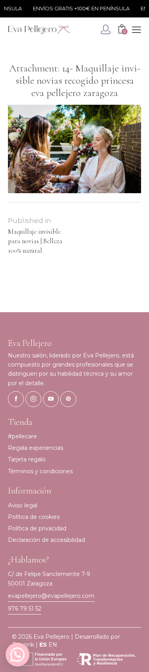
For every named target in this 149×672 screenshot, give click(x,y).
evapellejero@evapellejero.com (51, 595)
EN (52, 644)
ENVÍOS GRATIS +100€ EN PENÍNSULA (79, 8)
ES (43, 644)
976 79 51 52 (24, 608)
